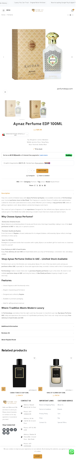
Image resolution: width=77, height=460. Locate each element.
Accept (37, 456)
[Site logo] (37, 10)
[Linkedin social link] (42, 185)
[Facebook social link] (35, 185)
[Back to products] (70, 15)
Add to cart (42, 171)
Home (3, 15)
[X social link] (37, 185)
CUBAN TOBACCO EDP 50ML (19, 393)
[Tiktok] (15, 429)
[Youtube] (7, 432)
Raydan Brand (55, 182)
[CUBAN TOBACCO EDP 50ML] (19, 373)
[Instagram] (11, 429)
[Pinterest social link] (40, 185)
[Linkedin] (4, 432)
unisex (43, 182)
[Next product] (73, 15)
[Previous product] (68, 15)
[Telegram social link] (45, 185)
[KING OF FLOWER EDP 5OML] (56, 373)
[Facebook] (4, 429)
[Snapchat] (7, 429)
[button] (4, 389)
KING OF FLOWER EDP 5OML (56, 393)
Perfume (10, 15)
